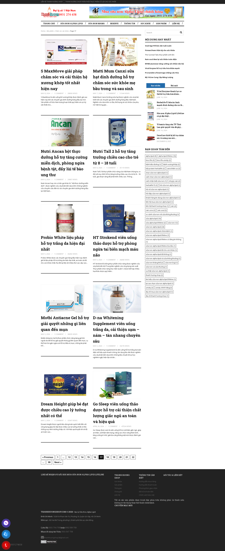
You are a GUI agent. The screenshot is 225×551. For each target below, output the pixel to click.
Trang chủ (49, 23)
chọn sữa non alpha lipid (157, 173)
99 (49, 462)
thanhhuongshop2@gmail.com (56, 537)
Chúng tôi (118, 491)
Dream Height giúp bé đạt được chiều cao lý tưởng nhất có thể (64, 409)
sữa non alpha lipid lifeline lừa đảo (160, 246)
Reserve (114, 23)
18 (107, 457)
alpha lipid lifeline (167, 156)
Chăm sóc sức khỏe (62, 31)
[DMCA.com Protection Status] (49, 541)
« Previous (47, 457)
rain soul (162, 210)
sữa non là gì (171, 262)
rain (173, 206)
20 (120, 457)
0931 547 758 (67, 531)
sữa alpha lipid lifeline (155, 223)
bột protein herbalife (155, 168)
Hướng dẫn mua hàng (147, 481)
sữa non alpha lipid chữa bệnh (159, 231)
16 (95, 457)
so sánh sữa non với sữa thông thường (162, 214)
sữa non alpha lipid (155, 227)
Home (43, 31)
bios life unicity (164, 160)
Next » (57, 462)
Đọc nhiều (155, 85)
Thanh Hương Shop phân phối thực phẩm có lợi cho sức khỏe (90, 2)
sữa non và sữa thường (156, 267)
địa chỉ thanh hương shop (157, 296)
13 (75, 457)
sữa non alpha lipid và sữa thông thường (163, 258)
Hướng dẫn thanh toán (148, 485)
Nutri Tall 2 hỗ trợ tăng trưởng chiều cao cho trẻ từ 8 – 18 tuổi (115, 157)
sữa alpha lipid (153, 218)
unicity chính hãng (163, 287)
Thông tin (129, 23)
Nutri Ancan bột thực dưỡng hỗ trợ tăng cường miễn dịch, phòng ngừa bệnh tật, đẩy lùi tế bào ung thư (64, 163)
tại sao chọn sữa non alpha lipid (159, 283)
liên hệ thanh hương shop (157, 206)
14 (82, 457)
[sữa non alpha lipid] (59, 11)
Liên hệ (176, 23)
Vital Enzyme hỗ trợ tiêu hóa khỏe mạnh (162, 68)
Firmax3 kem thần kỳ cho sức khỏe (160, 50)
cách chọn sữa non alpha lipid (159, 177)
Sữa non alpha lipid (71, 23)
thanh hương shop (154, 275)
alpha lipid (151, 156)
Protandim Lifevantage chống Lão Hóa (162, 73)
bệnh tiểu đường (153, 164)
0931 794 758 (54, 527)
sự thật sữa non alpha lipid (157, 271)
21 (127, 457)
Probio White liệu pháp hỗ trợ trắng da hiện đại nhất (63, 243)
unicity (149, 287)
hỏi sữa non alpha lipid (170, 185)
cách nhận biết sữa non (156, 181)
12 (69, 457)
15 (88, 457)
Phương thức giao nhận (148, 488)
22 (133, 457)
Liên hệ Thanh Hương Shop (52, 2)
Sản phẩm (161, 23)
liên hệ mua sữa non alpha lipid (159, 202)
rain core (150, 210)
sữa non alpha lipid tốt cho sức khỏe (161, 250)
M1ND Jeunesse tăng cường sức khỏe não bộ (164, 64)
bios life (150, 160)
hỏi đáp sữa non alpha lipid (158, 193)
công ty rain (174, 181)
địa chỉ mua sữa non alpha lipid (159, 292)
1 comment (59, 93)
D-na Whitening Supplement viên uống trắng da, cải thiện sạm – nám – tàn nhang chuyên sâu (116, 329)
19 (114, 457)
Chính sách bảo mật (146, 495)
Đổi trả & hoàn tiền (146, 491)
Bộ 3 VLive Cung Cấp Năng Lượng (159, 77)
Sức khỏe (146, 23)
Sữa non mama (96, 23)
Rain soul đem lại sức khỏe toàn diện (161, 59)
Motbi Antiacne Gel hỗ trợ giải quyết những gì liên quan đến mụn (65, 323)
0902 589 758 (71, 527)
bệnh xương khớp (171, 164)
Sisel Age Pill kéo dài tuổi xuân (158, 46)
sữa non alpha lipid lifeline (157, 235)
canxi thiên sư (173, 168)
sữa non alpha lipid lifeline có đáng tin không (163, 240)
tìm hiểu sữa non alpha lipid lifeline (161, 279)
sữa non (173, 223)
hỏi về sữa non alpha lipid (157, 189)
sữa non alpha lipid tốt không (158, 254)
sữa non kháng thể (154, 262)
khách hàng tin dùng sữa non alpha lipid (163, 198)
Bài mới (174, 85)
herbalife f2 (151, 185)
